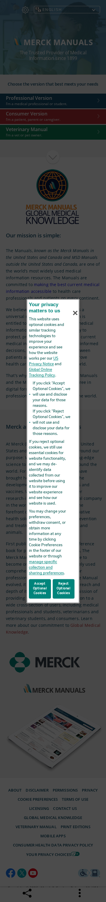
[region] (53, 451)
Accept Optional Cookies (40, 588)
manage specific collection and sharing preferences (46, 567)
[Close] (75, 312)
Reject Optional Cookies (64, 588)
